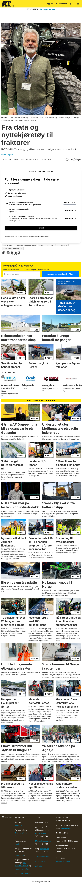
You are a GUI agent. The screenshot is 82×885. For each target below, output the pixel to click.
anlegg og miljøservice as (25, 245)
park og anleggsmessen (13, 248)
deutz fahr (8, 245)
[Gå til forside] (22, 4)
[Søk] (71, 3)
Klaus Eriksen (20, 825)
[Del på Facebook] (65, 159)
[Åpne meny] (78, 3)
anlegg (42, 245)
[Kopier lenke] (79, 159)
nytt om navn (62, 245)
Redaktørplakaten (22, 869)
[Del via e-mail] (75, 159)
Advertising (40, 866)
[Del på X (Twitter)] (68, 159)
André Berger (40, 833)
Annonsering (40, 861)
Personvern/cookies (23, 874)
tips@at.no (19, 844)
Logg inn (49, 4)
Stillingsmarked (48, 9)
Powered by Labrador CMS (41, 882)
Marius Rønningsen (43, 841)
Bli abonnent (61, 4)
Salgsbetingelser (42, 856)
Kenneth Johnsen (63, 861)
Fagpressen (19, 855)
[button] (2, 376)
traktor (50, 245)
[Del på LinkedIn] (72, 159)
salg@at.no (44, 849)
